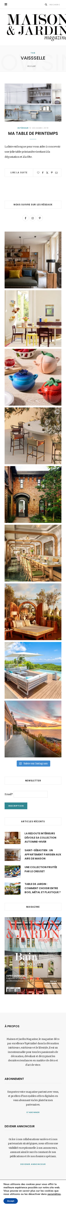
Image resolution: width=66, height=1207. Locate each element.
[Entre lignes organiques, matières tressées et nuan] (33, 435)
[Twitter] (47, 172)
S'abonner (33, 1112)
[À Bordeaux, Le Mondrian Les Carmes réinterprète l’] (33, 611)
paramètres (54, 1194)
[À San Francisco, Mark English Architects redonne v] (33, 494)
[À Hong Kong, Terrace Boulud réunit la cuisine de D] (33, 553)
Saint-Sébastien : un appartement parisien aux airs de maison (43, 854)
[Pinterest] (52, 172)
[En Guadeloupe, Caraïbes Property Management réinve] (33, 670)
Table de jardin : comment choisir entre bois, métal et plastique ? (43, 888)
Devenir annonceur (33, 1164)
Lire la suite (18, 172)
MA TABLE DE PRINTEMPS (33, 133)
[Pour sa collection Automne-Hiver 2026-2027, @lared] (33, 318)
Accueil (31, 66)
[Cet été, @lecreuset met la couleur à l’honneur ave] (33, 377)
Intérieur (22, 128)
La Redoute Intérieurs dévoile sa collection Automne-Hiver (40, 838)
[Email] (56, 172)
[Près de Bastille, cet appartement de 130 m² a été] (33, 260)
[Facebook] (42, 172)
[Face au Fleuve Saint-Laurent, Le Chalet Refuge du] (33, 729)
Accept (10, 1200)
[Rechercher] (46, 4)
